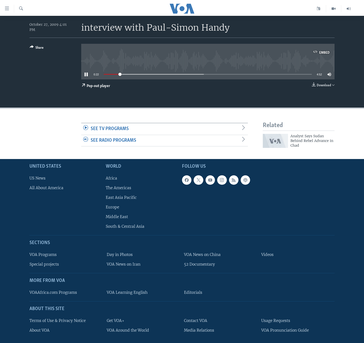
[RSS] (233, 180)
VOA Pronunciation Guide (285, 330)
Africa (111, 178)
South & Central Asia (125, 226)
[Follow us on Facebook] (186, 180)
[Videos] (333, 8)
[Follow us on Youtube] (210, 180)
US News (37, 178)
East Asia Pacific (121, 197)
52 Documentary (199, 264)
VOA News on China (202, 254)
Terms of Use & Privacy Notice (57, 320)
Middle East (117, 216)
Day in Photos (120, 254)
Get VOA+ (115, 320)
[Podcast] (245, 180)
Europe (112, 207)
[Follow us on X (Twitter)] (198, 180)
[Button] (37, 48)
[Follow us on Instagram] (222, 180)
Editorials (193, 292)
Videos (267, 254)
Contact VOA (195, 320)
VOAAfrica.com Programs (53, 292)
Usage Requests (275, 320)
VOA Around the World (128, 330)
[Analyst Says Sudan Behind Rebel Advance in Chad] (275, 141)
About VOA (39, 330)
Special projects (44, 264)
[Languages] (318, 8)
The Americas (118, 187)
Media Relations (199, 330)
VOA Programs (43, 254)
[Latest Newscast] (348, 8)
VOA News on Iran (123, 264)
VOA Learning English (127, 292)
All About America (46, 187)
